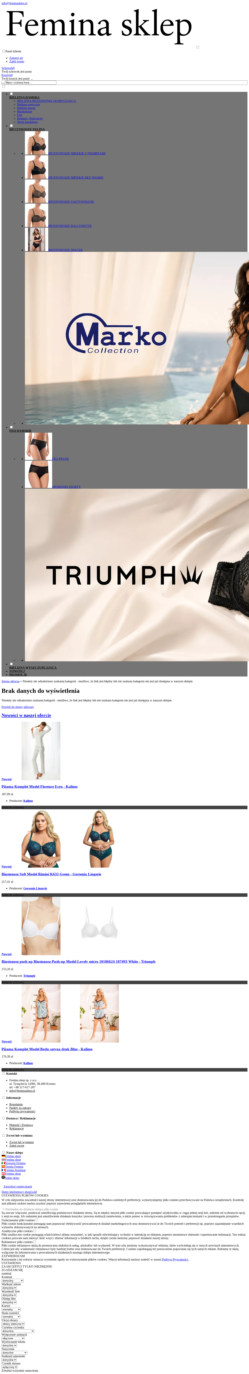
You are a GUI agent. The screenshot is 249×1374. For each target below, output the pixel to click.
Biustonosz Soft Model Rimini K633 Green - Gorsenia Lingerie (51, 874)
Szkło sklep (12, 1178)
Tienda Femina (14, 1166)
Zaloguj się (16, 58)
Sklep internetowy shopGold (19, 1192)
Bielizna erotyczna (28, 104)
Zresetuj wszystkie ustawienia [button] (20, 1370)
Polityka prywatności (22, 1111)
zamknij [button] (6, 1273)
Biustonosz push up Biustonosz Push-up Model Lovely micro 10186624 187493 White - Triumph (78, 961)
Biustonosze (24, 111)
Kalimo (28, 800)
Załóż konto (16, 61)
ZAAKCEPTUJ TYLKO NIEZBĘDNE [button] (27, 1266)
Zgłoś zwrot (16, 1145)
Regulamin (16, 1104)
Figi (19, 115)
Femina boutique (15, 1170)
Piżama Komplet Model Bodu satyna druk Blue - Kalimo (47, 1049)
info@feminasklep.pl (14, 3)
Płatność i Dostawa (21, 1125)
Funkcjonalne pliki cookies (18, 1220)
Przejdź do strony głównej (18, 707)
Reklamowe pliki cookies (17, 1242)
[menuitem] (128, 108)
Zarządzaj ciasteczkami (18, 1186)
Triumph (29, 975)
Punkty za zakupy (20, 1108)
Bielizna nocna (26, 108)
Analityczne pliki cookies (17, 1231)
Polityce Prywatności (175, 1259)
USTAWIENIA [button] (11, 1263)
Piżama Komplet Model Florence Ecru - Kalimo (40, 787)
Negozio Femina (15, 1163)
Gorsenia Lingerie (35, 888)
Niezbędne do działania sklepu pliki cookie (31, 1209)
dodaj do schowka (13, 807)
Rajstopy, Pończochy (30, 118)
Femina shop (13, 1156)
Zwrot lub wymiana (21, 1142)
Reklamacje (16, 1128)
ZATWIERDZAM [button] (13, 1256)
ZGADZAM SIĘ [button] (12, 1270)
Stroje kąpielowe (27, 122)
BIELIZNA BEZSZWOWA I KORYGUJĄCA (46, 101)
